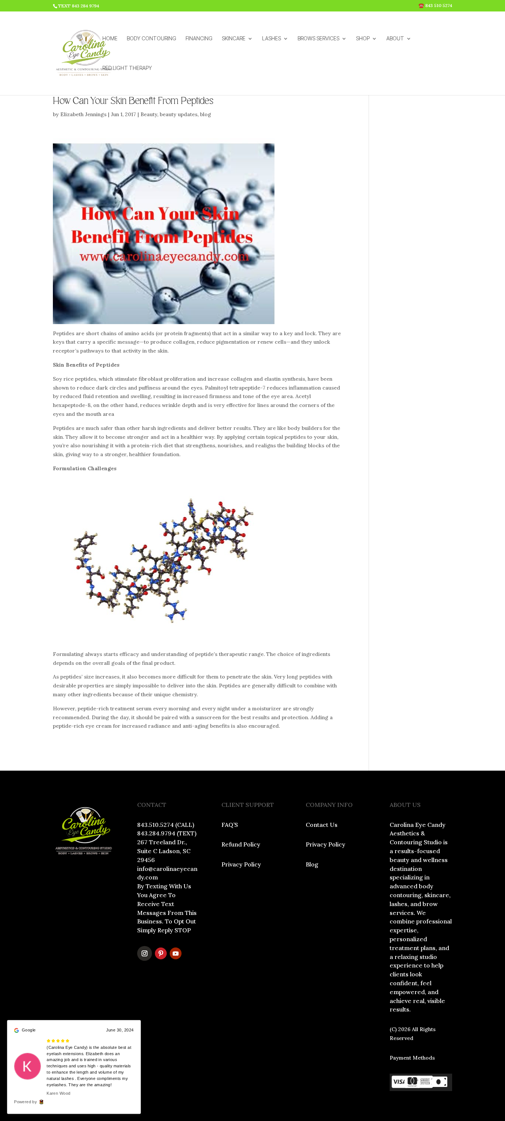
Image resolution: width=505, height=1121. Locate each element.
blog (205, 114)
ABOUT (395, 38)
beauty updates (178, 114)
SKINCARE (233, 38)
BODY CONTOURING (151, 38)
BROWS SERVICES (318, 38)
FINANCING (199, 38)
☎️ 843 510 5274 (435, 5)
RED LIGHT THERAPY (127, 68)
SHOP (363, 38)
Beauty (148, 114)
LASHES (271, 38)
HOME (110, 38)
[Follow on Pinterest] (161, 953)
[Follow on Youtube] (176, 953)
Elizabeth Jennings (83, 114)
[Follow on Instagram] (144, 953)
